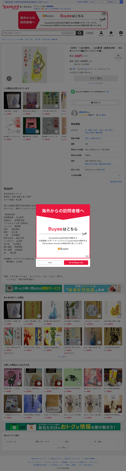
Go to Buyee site (76, 263)
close (50, 263)
